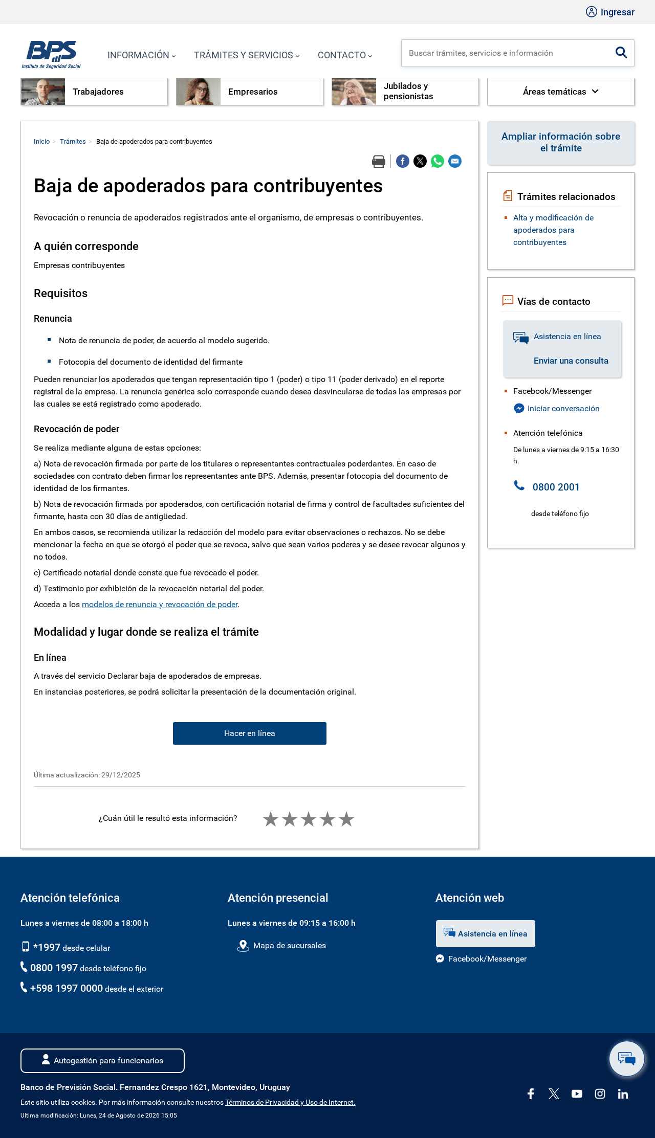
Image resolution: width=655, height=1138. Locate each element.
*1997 (45, 947)
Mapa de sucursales (289, 945)
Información (138, 55)
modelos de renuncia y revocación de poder (159, 604)
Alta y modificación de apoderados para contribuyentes (553, 230)
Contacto (342, 55)
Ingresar (617, 12)
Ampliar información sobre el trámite (560, 142)
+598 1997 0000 (66, 988)
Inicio (42, 141)
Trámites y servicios (243, 55)
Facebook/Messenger (487, 959)
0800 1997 (54, 968)
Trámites (73, 141)
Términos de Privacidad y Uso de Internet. (290, 1102)
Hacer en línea (249, 733)
